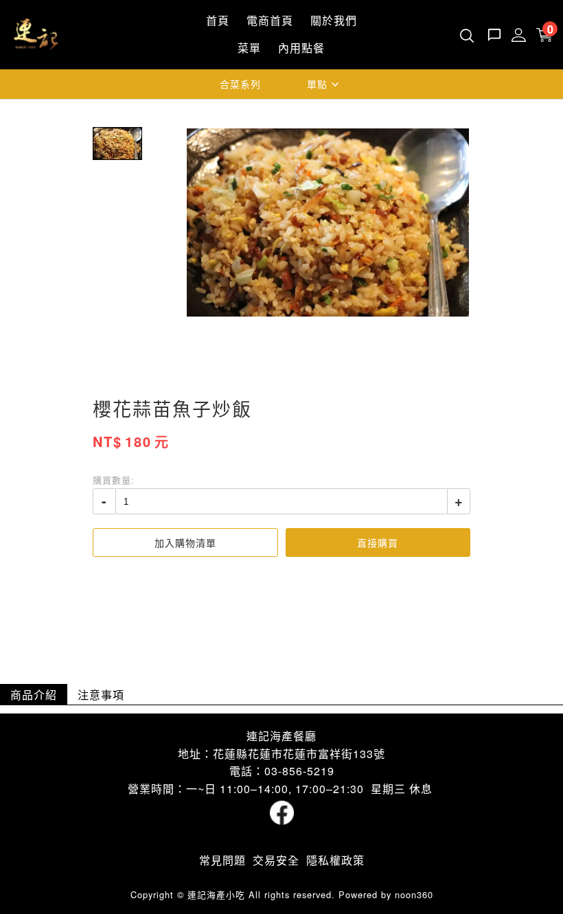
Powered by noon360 (385, 894)
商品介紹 (33, 695)
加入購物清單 (185, 542)
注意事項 (101, 695)
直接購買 (377, 542)
